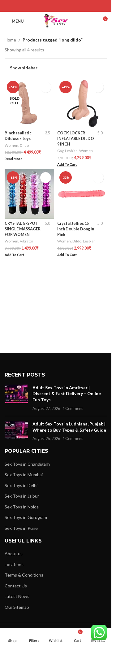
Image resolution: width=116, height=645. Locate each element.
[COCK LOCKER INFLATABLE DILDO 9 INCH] (82, 103)
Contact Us (16, 585)
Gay (60, 150)
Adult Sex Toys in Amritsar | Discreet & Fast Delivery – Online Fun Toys (66, 393)
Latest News (17, 596)
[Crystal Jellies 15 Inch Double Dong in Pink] (82, 194)
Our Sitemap (17, 607)
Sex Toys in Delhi (21, 485)
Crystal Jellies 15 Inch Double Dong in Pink (75, 229)
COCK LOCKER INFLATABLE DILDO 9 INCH (75, 138)
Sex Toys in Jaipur (22, 496)
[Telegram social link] (71, 6)
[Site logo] (55, 20)
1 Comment (72, 408)
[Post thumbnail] (16, 398)
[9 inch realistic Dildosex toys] (29, 103)
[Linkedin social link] (63, 6)
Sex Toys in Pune (21, 528)
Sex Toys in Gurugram (26, 517)
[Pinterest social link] (55, 6)
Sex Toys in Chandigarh (27, 464)
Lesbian (71, 150)
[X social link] (48, 6)
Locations (14, 564)
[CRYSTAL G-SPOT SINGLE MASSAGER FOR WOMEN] (29, 194)
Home (10, 39)
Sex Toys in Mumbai (24, 474)
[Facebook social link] (40, 6)
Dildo (24, 145)
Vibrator (26, 241)
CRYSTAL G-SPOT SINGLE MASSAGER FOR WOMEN (23, 229)
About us (14, 553)
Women (11, 145)
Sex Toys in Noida (22, 506)
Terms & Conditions (24, 574)
